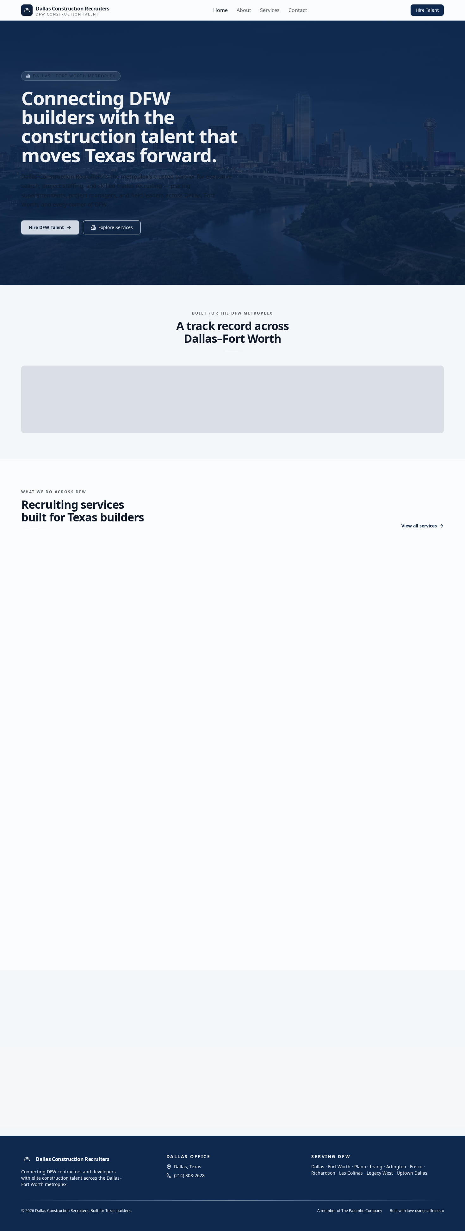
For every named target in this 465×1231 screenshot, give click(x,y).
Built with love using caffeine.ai (417, 1210)
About (244, 10)
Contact (297, 10)
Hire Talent (427, 10)
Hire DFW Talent (46, 227)
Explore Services (115, 227)
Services (270, 10)
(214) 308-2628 (391, 1068)
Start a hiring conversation (384, 1050)
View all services (419, 526)
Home (220, 10)
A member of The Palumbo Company (349, 1210)
